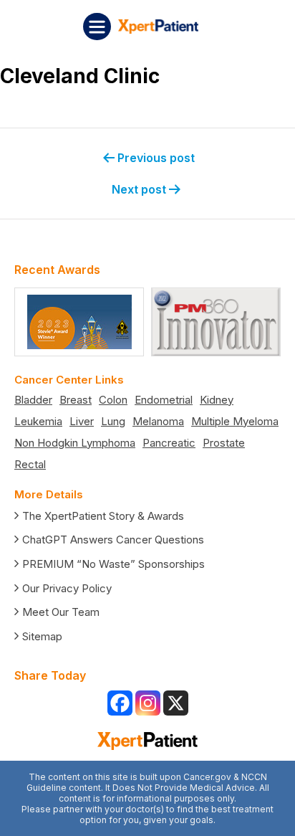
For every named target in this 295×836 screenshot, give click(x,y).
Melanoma (158, 421)
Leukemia (38, 421)
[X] (175, 703)
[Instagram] (147, 703)
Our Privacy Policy (67, 588)
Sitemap (42, 636)
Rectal (30, 464)
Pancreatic (168, 443)
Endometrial (164, 400)
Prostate (224, 443)
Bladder (33, 400)
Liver (81, 421)
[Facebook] (119, 703)
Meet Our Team (61, 612)
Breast (75, 400)
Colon (113, 400)
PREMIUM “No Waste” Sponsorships (113, 564)
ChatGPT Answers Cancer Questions (113, 539)
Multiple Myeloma (235, 421)
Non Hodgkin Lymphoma (74, 443)
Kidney (216, 400)
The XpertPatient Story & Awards (103, 516)
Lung (113, 421)
